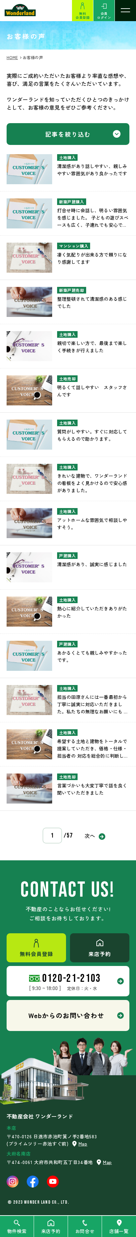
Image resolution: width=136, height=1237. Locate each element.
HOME (12, 57)
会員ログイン (104, 15)
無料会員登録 (82, 15)
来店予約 (51, 1231)
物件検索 (17, 1231)
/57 (68, 836)
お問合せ (85, 1231)
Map (83, 1143)
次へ (90, 836)
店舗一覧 (119, 1231)
